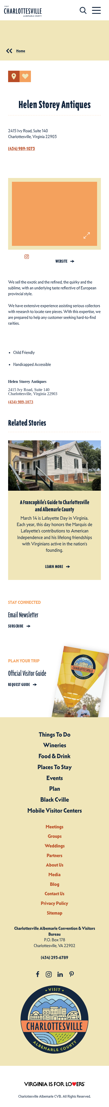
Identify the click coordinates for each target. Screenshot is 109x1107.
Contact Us (54, 893)
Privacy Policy (54, 903)
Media (54, 874)
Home (20, 51)
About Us (54, 865)
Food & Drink (54, 756)
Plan (54, 788)
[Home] (23, 11)
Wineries (54, 745)
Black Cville (54, 799)
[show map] (14, 76)
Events (54, 778)
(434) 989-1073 (21, 148)
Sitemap (54, 913)
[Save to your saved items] (25, 76)
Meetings (54, 827)
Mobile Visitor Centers (54, 810)
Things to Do (54, 734)
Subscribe (16, 626)
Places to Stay (55, 767)
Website (61, 261)
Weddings (55, 846)
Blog (54, 884)
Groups (55, 836)
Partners (54, 855)
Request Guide (19, 684)
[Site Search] (83, 10)
